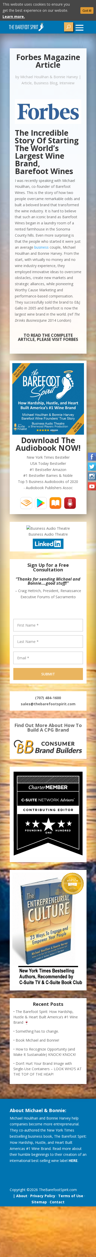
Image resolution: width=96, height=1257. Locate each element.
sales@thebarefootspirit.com (48, 703)
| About (19, 1195)
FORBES (70, 339)
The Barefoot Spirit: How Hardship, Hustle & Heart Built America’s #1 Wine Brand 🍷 (45, 1017)
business (41, 247)
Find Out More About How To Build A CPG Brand (48, 727)
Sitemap (39, 1202)
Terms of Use (70, 1195)
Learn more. (14, 16)
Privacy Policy (42, 1195)
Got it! (86, 10)
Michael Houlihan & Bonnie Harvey (49, 76)
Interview (66, 82)
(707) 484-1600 (48, 697)
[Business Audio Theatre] (48, 528)
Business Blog (45, 82)
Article (27, 82)
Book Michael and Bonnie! (37, 1040)
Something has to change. (37, 1031)
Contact (57, 1202)
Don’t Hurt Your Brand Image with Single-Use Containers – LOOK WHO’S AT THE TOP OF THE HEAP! (47, 1069)
